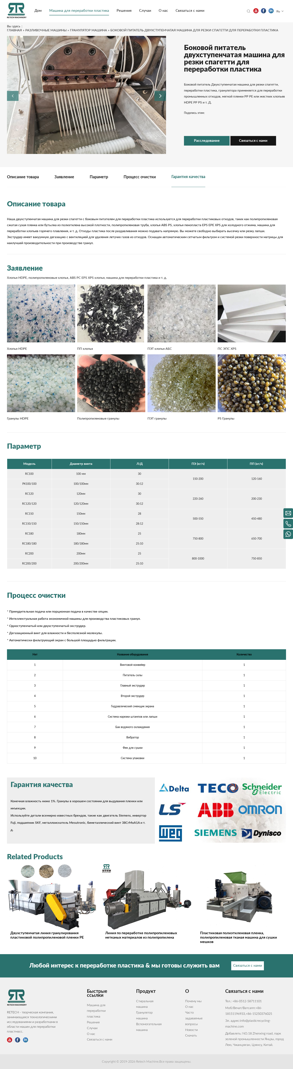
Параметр (99, 177)
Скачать (191, 1035)
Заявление (64, 177)
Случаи (92, 1028)
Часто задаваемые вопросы (194, 1018)
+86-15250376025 (259, 1013)
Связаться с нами (253, 141)
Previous (11, 95)
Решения (93, 1022)
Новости (191, 1030)
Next (158, 95)
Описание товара (23, 177)
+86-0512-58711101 (247, 1001)
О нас (91, 1034)
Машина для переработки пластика (96, 1011)
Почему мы (193, 1001)
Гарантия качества (188, 177)
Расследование (207, 141)
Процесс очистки (140, 177)
